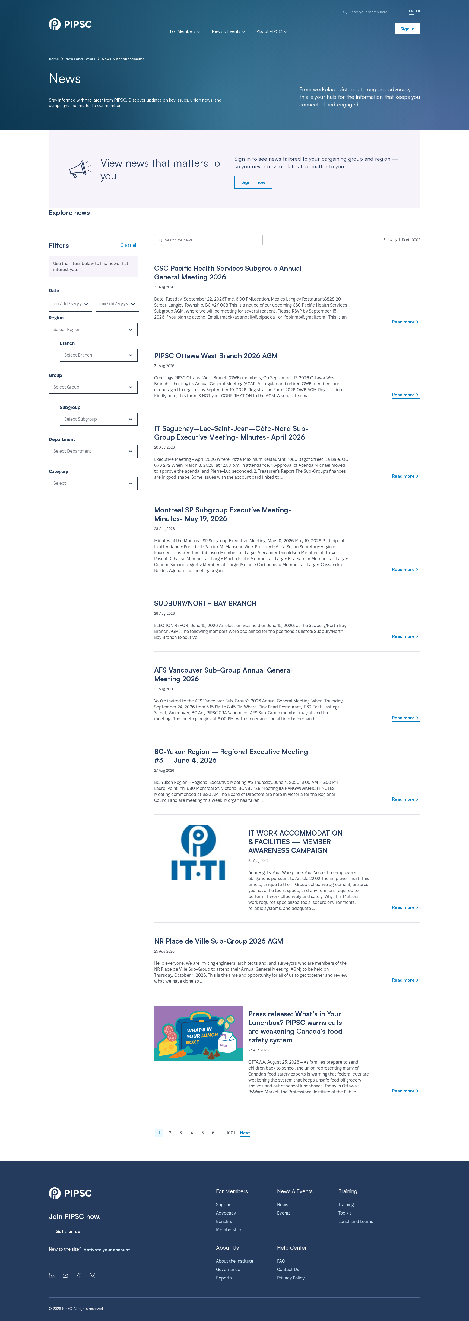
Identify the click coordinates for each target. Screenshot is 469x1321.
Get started (67, 1231)
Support (224, 1204)
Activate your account (107, 1249)
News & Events (226, 31)
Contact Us (288, 1269)
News (282, 1204)
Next (245, 1133)
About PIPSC (270, 31)
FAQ (281, 1261)
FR (418, 11)
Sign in (407, 28)
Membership (228, 1230)
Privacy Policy (291, 1278)
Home (54, 59)
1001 (230, 1133)
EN (411, 11)
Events (284, 1213)
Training (346, 1204)
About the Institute (234, 1261)
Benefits (224, 1221)
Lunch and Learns (355, 1221)
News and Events (80, 59)
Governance (228, 1269)
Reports (224, 1278)
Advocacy (226, 1213)
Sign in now (253, 182)
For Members (183, 31)
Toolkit (344, 1213)
